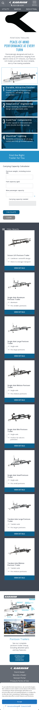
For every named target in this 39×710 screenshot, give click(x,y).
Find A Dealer (19, 672)
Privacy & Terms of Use (19, 681)
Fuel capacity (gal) (13, 182)
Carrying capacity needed (18, 199)
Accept (19, 702)
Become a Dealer (19, 675)
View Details (19, 268)
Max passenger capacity (15, 190)
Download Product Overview (19, 658)
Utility (5, 9)
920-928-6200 (18, 5)
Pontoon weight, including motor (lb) (18, 172)
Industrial (31, 9)
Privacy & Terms (26, 706)
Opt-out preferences (13, 706)
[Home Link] (18, 2)
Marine (17, 9)
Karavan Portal (20, 678)
